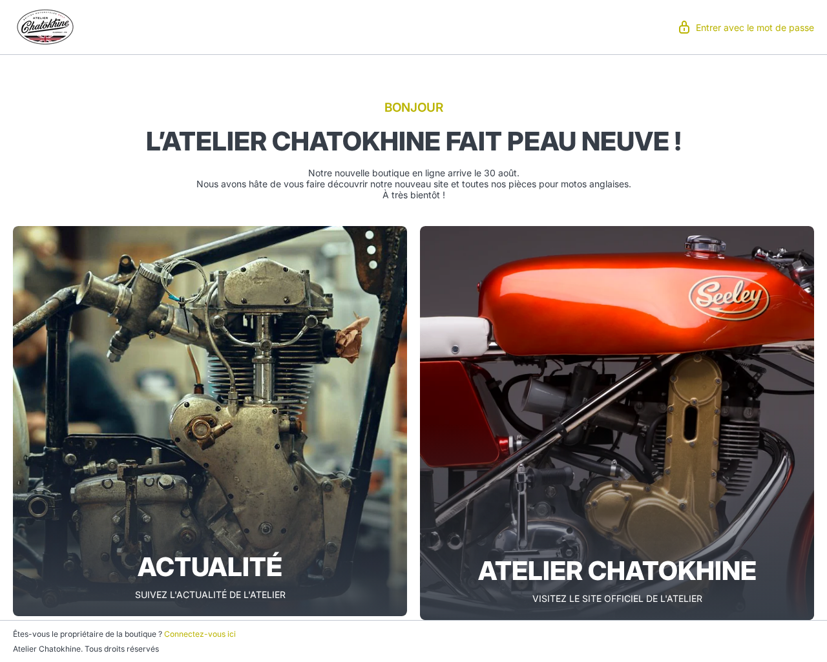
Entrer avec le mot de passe (755, 27)
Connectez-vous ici (200, 634)
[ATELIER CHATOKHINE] (617, 423)
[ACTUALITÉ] (210, 421)
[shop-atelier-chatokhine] (45, 25)
